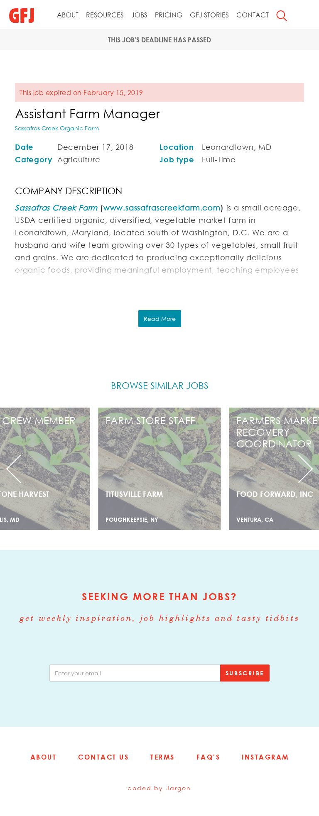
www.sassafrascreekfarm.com (162, 207)
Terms (162, 757)
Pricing (168, 15)
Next (295, 469)
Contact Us (103, 757)
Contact (252, 15)
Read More (160, 318)
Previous (24, 469)
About (68, 15)
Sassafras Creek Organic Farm (57, 128)
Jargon (178, 788)
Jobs (139, 15)
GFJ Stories (209, 15)
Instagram (265, 757)
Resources (105, 15)
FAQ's (208, 757)
